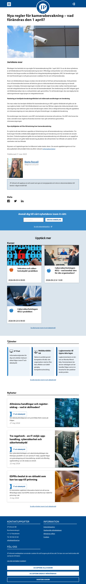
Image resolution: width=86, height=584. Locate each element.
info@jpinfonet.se (13, 540)
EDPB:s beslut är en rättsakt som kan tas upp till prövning (28, 478)
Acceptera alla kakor (43, 568)
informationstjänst (49, 149)
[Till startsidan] (43, 7)
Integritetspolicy (49, 527)
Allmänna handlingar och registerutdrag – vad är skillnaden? (29, 405)
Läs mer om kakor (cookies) (16, 561)
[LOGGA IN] (74, 4)
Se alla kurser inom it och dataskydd (43, 328)
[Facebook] (9, 201)
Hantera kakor (43, 580)
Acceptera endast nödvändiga (43, 574)
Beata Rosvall (32, 161)
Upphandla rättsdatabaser (53, 530)
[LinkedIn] (23, 201)
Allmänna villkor (49, 534)
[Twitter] (16, 201)
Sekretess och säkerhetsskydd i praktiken (27, 269)
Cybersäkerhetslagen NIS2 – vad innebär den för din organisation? (66, 270)
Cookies (46, 537)
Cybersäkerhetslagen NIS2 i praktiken (27, 310)
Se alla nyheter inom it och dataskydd (43, 506)
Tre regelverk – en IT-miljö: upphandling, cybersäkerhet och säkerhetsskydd (28, 439)
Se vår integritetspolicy (42, 227)
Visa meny (9, 4)
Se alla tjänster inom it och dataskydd (43, 380)
